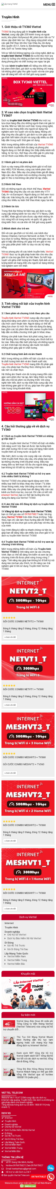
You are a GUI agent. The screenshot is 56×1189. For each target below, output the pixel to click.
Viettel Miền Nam (16, 956)
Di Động (9, 942)
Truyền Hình (11, 927)
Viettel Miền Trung (17, 960)
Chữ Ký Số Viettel (16, 934)
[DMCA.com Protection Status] (28, 1185)
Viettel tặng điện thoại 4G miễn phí (35, 1021)
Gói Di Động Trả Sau (17, 949)
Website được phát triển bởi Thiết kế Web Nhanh (28, 1183)
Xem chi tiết (11, 637)
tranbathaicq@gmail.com (24, 1169)
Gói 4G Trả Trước (16, 945)
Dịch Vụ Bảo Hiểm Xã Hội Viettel (24, 938)
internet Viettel (9, 495)
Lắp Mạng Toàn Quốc (16, 953)
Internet (9, 923)
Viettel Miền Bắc (16, 963)
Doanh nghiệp (12, 931)
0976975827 (19, 1165)
